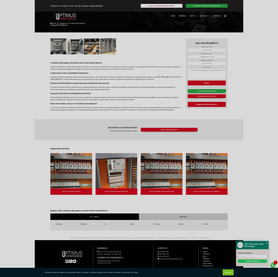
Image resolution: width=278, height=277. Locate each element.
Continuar (228, 272)
